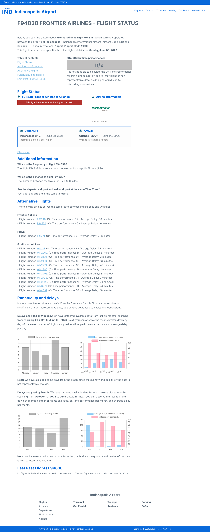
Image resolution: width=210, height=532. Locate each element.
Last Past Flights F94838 (31, 78)
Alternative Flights (27, 70)
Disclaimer (70, 529)
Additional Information (30, 66)
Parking (172, 10)
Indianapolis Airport (36, 12)
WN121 (41, 248)
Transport (161, 10)
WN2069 (42, 252)
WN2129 (42, 256)
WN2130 (42, 260)
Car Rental (184, 10)
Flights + (138, 10)
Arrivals (43, 506)
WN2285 (42, 269)
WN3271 (42, 286)
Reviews (196, 10)
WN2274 (42, 265)
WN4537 (42, 290)
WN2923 (42, 281)
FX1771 (41, 235)
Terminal (149, 10)
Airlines (43, 518)
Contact (80, 529)
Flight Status (24, 62)
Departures (45, 510)
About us (89, 529)
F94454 (41, 223)
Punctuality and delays (30, 74)
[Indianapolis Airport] (7, 10)
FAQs (205, 10)
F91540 (41, 219)
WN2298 (42, 273)
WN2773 (42, 277)
